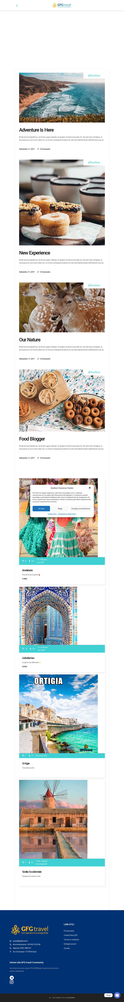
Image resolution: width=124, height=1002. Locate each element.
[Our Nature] (62, 307)
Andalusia (27, 570)
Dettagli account (70, 944)
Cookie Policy (52, 514)
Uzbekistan (28, 658)
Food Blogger (32, 439)
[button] (90, 488)
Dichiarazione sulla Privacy (67, 514)
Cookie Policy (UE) (71, 935)
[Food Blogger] (62, 400)
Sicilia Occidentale (32, 871)
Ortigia (25, 763)
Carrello (67, 948)
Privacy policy (69, 931)
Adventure (94, 75)
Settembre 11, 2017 (27, 149)
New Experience (34, 253)
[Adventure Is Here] (62, 98)
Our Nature (29, 340)
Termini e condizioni (71, 940)
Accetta (41, 509)
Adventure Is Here (36, 130)
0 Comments (45, 149)
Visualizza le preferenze (80, 509)
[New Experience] (62, 202)
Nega (60, 509)
